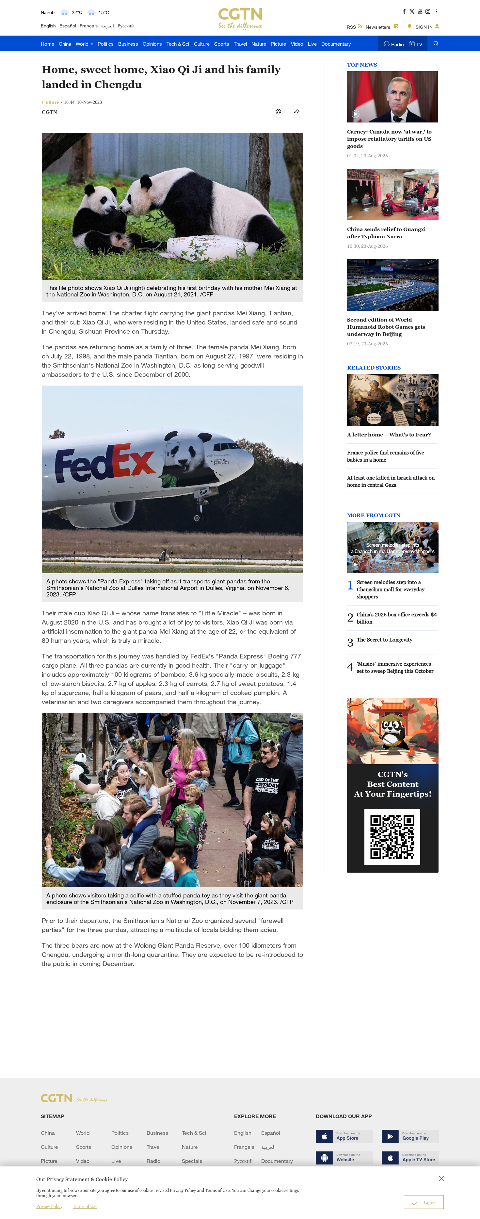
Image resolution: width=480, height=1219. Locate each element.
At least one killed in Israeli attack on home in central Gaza (391, 481)
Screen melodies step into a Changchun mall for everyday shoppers (390, 589)
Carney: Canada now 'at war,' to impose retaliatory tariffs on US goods (389, 139)
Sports (221, 44)
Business (128, 44)
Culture (202, 44)
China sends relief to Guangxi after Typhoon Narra (386, 232)
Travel (240, 44)
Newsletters (378, 27)
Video (297, 44)
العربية (107, 25)
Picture (278, 44)
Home (47, 44)
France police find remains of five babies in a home (385, 456)
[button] (355, 114)
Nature (258, 44)
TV (419, 44)
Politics (106, 44)
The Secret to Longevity (384, 639)
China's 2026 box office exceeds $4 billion (397, 618)
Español (67, 25)
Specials (192, 1161)
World (83, 44)
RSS (351, 27)
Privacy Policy (49, 1206)
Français (89, 25)
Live (312, 44)
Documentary (336, 44)
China (65, 44)
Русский (126, 25)
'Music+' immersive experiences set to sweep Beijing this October (395, 667)
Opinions (152, 44)
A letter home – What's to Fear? (389, 434)
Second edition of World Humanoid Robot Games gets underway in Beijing (386, 327)
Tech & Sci (178, 44)
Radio (397, 44)
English (48, 25)
